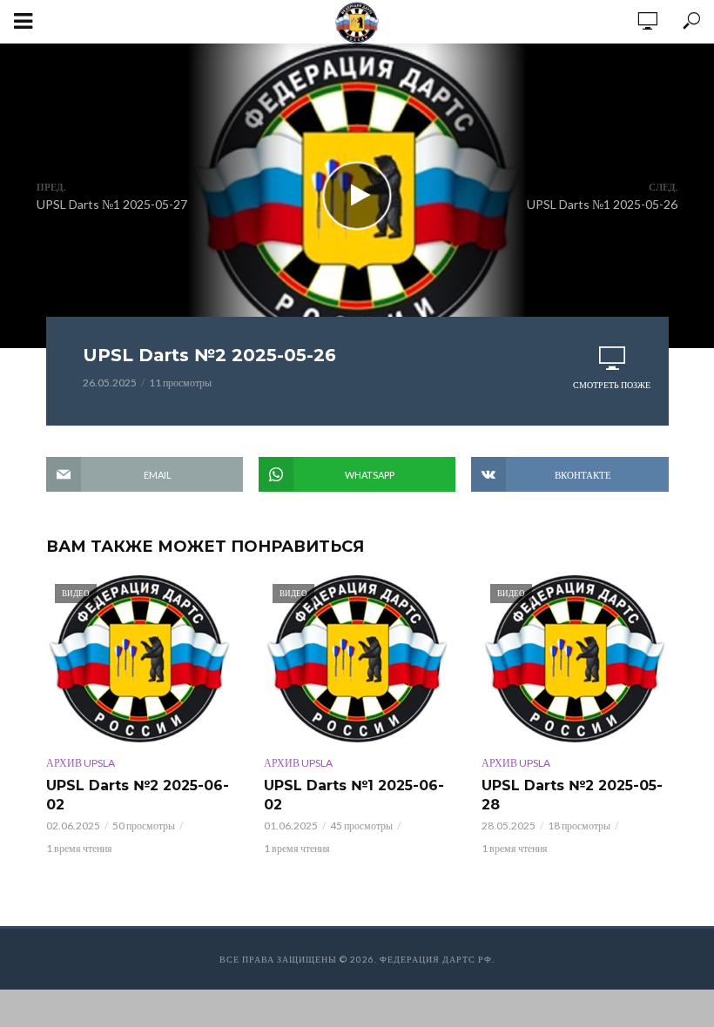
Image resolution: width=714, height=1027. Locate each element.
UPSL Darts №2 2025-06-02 (137, 795)
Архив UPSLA (80, 762)
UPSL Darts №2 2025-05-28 (572, 795)
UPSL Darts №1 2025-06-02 (354, 795)
